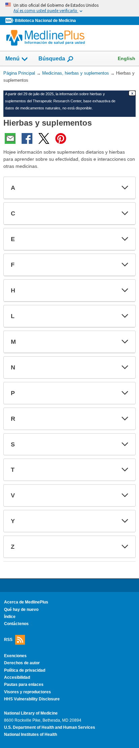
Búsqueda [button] (51, 60)
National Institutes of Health (30, 734)
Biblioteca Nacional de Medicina (45, 20)
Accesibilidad (17, 677)
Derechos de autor (22, 663)
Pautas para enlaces (24, 684)
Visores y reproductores (27, 692)
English (126, 58)
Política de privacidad (24, 670)
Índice (10, 616)
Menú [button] (12, 58)
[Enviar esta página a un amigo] (10, 138)
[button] (125, 188)
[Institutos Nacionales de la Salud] (10, 20)
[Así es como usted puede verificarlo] (69, 8)
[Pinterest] (60, 138)
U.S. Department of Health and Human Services (49, 727)
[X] (44, 138)
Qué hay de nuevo (21, 609)
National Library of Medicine (31, 713)
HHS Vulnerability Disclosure (32, 699)
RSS (8, 639)
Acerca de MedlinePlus (26, 602)
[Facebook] (27, 138)
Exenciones (15, 655)
